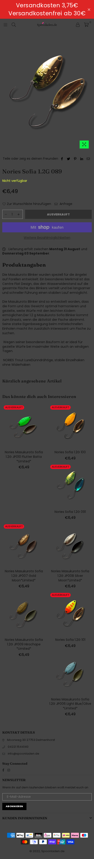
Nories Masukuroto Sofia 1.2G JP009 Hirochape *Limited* (24, 644)
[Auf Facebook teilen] (62, 158)
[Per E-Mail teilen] (88, 158)
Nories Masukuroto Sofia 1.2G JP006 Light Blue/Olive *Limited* (70, 704)
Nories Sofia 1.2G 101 (70, 639)
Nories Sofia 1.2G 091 (70, 511)
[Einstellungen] (78, 24)
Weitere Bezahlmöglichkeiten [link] (47, 238)
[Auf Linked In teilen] (82, 158)
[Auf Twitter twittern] (68, 158)
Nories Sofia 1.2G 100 (70, 452)
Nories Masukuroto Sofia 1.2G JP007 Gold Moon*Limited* (24, 575)
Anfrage (65, 204)
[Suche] (14, 24)
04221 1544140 (18, 747)
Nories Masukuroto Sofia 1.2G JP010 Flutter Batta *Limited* (24, 456)
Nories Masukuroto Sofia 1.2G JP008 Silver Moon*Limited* (70, 575)
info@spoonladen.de (23, 753)
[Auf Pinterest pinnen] (75, 158)
